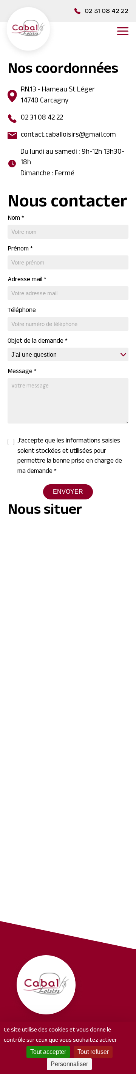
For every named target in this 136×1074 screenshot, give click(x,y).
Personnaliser (69, 1064)
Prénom (20, 249)
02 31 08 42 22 (106, 11)
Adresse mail (27, 280)
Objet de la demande (38, 341)
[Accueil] (28, 31)
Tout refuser (93, 1052)
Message (22, 372)
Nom (16, 219)
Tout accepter (48, 1052)
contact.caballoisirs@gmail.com (68, 135)
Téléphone (22, 311)
